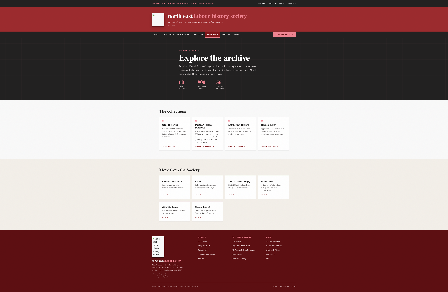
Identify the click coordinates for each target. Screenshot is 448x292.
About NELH (168, 34)
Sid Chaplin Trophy (273, 250)
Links (237, 34)
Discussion (280, 3)
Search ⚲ (292, 3)
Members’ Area (265, 3)
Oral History (236, 241)
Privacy (275, 286)
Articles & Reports (273, 241)
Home (156, 34)
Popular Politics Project (241, 246)
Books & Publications (274, 246)
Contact (293, 286)
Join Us (201, 259)
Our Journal (183, 34)
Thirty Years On (204, 246)
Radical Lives (237, 254)
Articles (226, 34)
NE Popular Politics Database (243, 250)
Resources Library (239, 259)
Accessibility (284, 286)
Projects (198, 34)
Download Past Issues (206, 254)
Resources (212, 34)
